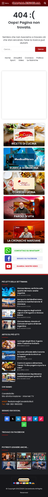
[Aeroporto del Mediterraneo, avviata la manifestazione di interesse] (8, 302)
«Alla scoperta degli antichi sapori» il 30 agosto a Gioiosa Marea (30, 312)
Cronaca (29, 58)
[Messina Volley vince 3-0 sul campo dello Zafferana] (39, 457)
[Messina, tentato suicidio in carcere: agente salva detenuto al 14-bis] (9, 457)
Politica (39, 58)
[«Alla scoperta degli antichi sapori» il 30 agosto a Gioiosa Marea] (8, 313)
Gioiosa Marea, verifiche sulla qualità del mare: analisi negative (30, 290)
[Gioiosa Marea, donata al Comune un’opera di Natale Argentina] (8, 324)
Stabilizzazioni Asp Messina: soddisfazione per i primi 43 (29, 375)
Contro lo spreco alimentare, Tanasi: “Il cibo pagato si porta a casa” (31, 365)
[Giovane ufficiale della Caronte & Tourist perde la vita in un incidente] (8, 355)
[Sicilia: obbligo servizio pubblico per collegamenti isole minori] (9, 465)
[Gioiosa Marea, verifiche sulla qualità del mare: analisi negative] (8, 291)
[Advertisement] (24, 95)
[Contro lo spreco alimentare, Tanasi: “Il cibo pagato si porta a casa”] (8, 366)
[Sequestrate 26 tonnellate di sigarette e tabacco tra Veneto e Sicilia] (39, 465)
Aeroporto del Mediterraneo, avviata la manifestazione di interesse (29, 301)
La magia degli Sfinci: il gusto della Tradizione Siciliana (29, 342)
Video (21, 60)
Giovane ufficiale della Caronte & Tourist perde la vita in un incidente (31, 354)
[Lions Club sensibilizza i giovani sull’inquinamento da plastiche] (24, 457)
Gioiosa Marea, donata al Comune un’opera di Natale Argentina (29, 323)
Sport (13, 60)
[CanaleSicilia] (26, 3)
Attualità (18, 58)
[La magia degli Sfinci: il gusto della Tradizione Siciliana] (8, 344)
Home (8, 58)
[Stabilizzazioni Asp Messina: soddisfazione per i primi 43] (8, 377)
